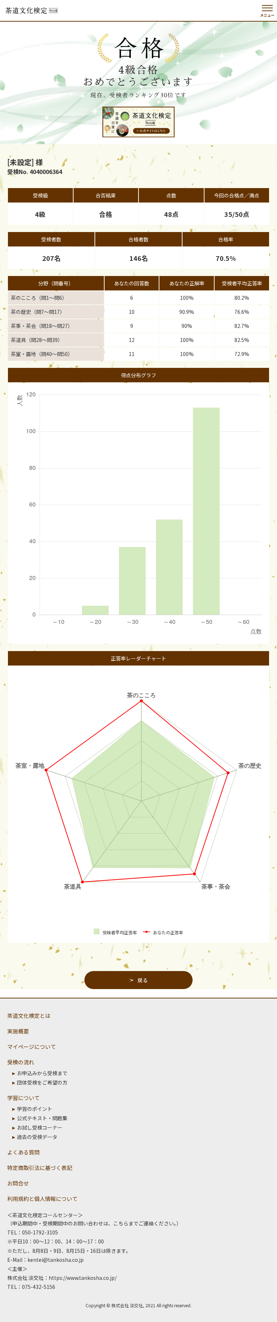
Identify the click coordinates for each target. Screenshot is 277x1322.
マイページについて (31, 1046)
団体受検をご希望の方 (42, 1082)
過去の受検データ (37, 1136)
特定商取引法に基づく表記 (39, 1167)
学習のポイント (34, 1108)
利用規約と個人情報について (42, 1198)
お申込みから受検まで (42, 1073)
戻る (142, 980)
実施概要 (18, 1031)
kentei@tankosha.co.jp (55, 1259)
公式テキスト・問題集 (42, 1118)
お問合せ (18, 1183)
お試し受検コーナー (39, 1127)
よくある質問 (23, 1152)
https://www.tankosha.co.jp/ (82, 1277)
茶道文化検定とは (28, 1015)
